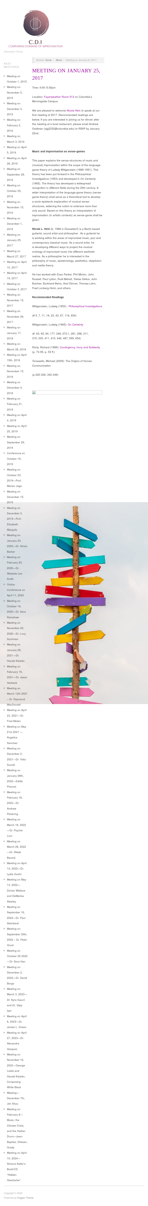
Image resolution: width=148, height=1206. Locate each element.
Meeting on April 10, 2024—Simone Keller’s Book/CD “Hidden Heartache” (17, 1166)
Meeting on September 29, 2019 (16, 442)
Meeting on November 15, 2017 (15, 300)
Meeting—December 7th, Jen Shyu (16, 1098)
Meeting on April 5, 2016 (17, 149)
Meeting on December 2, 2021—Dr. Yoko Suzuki (16, 756)
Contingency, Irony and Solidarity (80, 347)
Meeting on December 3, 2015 (15, 108)
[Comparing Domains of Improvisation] (35, 27)
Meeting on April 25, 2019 (17, 428)
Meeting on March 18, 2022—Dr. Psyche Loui (16, 827)
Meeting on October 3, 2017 (17, 286)
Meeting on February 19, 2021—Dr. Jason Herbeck (17, 675)
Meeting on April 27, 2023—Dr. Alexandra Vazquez (17, 1041)
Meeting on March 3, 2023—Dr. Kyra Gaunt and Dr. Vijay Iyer (17, 999)
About (59, 60)
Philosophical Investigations (85, 306)
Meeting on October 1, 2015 (17, 78)
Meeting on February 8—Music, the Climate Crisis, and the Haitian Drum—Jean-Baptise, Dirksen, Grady (17, 1128)
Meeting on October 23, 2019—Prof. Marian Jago (14, 478)
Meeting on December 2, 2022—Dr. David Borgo (17, 975)
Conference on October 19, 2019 (16, 458)
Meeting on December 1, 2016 (15, 223)
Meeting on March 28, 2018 (16, 346)
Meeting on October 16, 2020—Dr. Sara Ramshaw (16, 609)
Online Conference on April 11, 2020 (16, 590)
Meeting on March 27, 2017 (16, 253)
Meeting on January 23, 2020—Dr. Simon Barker (17, 543)
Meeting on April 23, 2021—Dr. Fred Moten (17, 715)
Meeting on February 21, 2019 (15, 404)
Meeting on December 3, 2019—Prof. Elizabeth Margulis (15, 518)
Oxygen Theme (25, 1197)
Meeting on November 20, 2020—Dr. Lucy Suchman (16, 631)
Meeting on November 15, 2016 (15, 207)
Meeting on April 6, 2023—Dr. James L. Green (17, 1021)
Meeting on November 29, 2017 (15, 316)
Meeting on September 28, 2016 (16, 174)
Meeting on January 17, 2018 (14, 333)
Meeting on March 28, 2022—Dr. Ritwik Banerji (16, 849)
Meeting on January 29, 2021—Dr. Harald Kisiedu (16, 653)
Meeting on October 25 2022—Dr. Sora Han (17, 956)
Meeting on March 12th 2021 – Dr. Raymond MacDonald (17, 696)
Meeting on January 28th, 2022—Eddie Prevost (15, 778)
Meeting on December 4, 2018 (15, 387)
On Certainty (75, 324)
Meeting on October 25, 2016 (14, 190)
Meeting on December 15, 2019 (15, 497)
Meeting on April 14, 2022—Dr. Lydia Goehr (17, 868)
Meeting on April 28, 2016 (17, 160)
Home (48, 60)
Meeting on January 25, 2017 (14, 240)
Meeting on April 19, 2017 (17, 275)
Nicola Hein (74, 110)
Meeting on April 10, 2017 (17, 264)
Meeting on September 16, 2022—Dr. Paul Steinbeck (16, 915)
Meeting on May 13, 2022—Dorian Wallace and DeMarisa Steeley (16, 890)
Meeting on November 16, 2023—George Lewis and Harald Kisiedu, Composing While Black (16, 1071)
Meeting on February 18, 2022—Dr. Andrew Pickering (15, 803)
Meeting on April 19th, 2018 (17, 357)
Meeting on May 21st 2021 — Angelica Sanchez (16, 735)
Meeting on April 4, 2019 (17, 417)
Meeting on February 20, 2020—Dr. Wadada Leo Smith (15, 568)
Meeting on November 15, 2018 (15, 371)
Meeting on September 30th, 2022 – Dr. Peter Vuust (17, 937)
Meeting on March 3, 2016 (15, 138)
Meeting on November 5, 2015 (15, 92)
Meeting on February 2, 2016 (14, 125)
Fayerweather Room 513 (59, 97)
